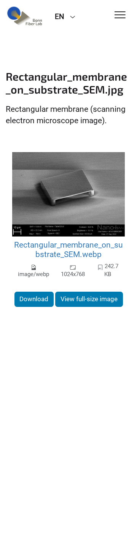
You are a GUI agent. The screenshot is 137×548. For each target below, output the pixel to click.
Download (33, 299)
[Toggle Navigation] (120, 15)
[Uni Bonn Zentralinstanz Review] (24, 16)
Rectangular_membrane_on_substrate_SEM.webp (68, 249)
